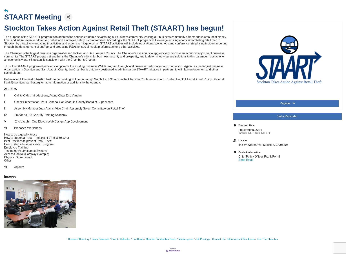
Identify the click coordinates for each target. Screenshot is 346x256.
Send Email (245, 159)
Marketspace (185, 239)
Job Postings (202, 239)
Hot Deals (138, 239)
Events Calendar (120, 239)
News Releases (100, 239)
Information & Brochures (241, 239)
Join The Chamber (267, 239)
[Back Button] (6, 11)
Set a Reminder (287, 116)
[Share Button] (68, 17)
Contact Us (218, 239)
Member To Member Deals (161, 239)
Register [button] (285, 103)
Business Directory (78, 239)
